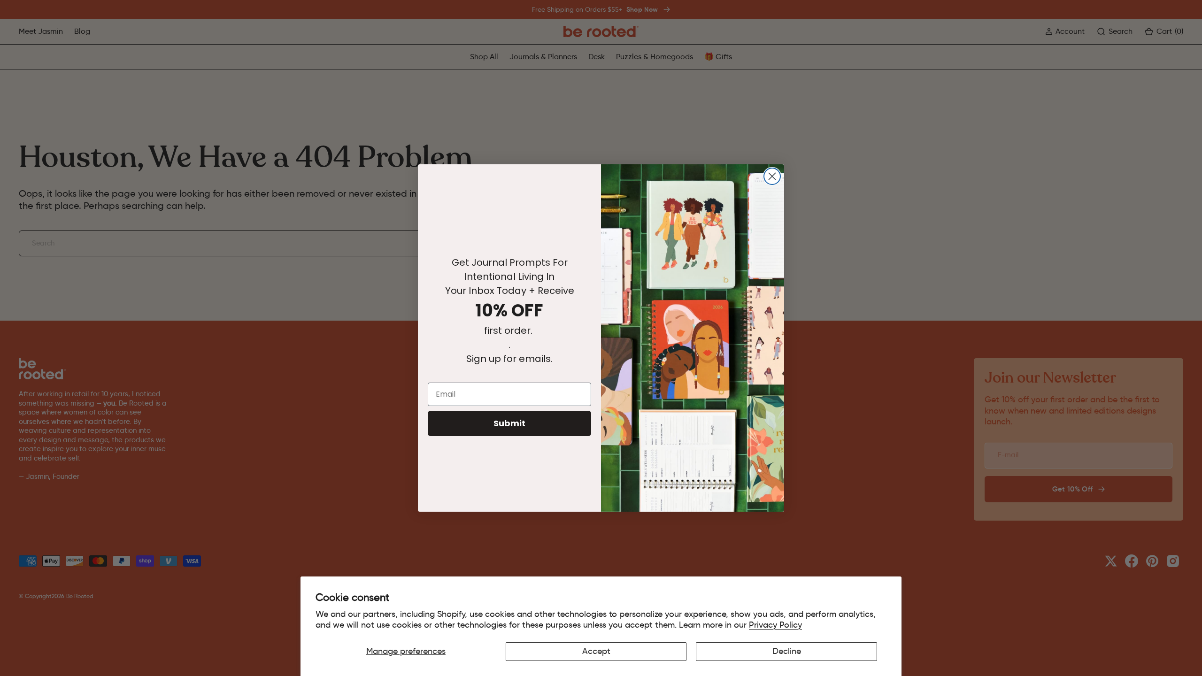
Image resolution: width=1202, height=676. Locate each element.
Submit (509, 423)
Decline (786, 651)
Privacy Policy (775, 625)
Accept (596, 651)
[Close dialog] (772, 176)
